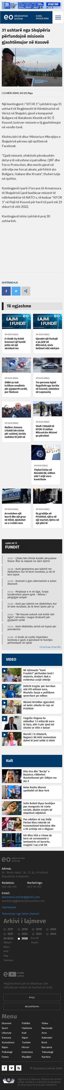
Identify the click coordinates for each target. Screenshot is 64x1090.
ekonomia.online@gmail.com (21, 897)
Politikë (26, 1023)
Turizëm (26, 1042)
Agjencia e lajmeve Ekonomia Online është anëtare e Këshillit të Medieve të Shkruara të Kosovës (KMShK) (40, 1082)
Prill (6, 951)
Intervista (27, 1052)
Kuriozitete (8, 1042)
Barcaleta (47, 1047)
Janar (7, 938)
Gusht (34, 942)
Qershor (9, 960)
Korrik (35, 938)
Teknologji (47, 1052)
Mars (7, 947)
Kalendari (47, 1037)
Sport (5, 1028)
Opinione (27, 1028)
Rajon (5, 1047)
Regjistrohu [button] (32, 1006)
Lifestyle (6, 1033)
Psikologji (7, 1052)
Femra (5, 1057)
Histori (25, 1047)
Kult (24, 1033)
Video (45, 1023)
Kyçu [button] (32, 997)
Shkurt (8, 942)
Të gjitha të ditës (49, 647)
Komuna (6, 1037)
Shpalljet (26, 1057)
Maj (6, 955)
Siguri (25, 1037)
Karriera (46, 1057)
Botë (44, 1042)
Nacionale (47, 1028)
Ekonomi (6, 1023)
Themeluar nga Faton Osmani (20, 913)
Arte (44, 1033)
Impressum (9, 907)
